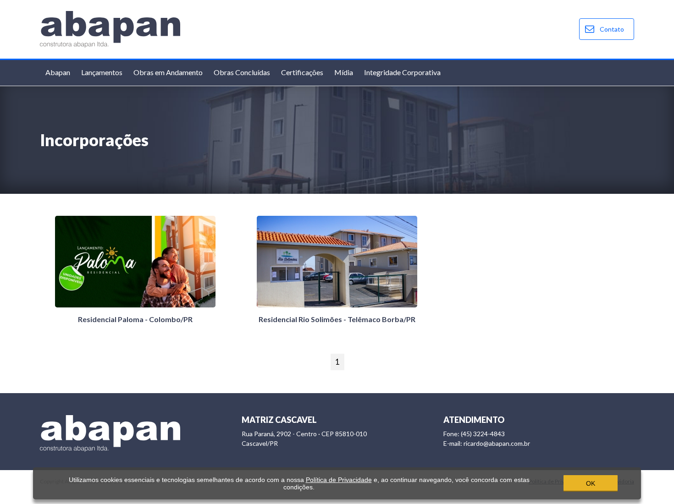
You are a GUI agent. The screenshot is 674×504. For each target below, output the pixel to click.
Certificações (302, 72)
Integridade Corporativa (402, 72)
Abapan (57, 72)
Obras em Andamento (168, 72)
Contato (612, 29)
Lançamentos (101, 72)
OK (590, 483)
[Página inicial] (110, 28)
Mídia (343, 72)
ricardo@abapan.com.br (486, 443)
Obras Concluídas (242, 72)
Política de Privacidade (339, 479)
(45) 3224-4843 (474, 434)
